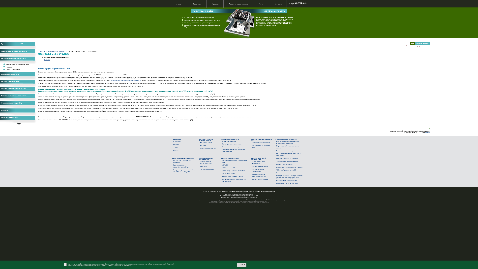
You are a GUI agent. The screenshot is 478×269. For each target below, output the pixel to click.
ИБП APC (225, 165)
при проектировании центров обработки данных (126, 80)
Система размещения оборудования (13, 58)
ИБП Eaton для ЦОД (228, 168)
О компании (177, 141)
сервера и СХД (271, 25)
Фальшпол (9, 67)
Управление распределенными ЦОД (287, 161)
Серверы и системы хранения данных (14, 51)
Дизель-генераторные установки (232, 176)
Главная (179, 4)
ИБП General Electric (228, 173)
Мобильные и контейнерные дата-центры (289, 167)
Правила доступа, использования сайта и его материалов (239, 197)
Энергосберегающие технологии (286, 173)
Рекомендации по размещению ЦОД (17, 64)
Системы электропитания (10, 81)
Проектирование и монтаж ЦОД (12, 44)
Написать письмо (298, 5)
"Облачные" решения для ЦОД (286, 170)
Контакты (4, 110)
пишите (427, 132)
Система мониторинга (13, 69)
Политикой (170, 264)
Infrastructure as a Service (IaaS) (286, 180)
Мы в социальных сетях (9, 117)
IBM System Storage (206, 142)
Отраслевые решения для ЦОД (11, 103)
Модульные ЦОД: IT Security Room (287, 183)
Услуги (175, 147)
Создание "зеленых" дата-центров (287, 158)
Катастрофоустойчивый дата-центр (287, 151)
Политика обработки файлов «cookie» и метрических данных (239, 195)
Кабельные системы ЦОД (10, 74)
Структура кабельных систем (231, 144)
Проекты (176, 144)
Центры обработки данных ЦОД (215, 191)
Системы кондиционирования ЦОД (13, 88)
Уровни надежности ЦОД (260, 179)
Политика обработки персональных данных (239, 194)
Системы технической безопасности (13, 96)
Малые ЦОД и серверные (284, 164)
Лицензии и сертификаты (238, 4)
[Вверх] (429, 128)
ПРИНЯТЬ (241, 265)
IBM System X (204, 145)
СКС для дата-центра (229, 141)
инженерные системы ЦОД (282, 23)
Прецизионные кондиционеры (261, 142)
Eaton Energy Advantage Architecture (233, 170)
